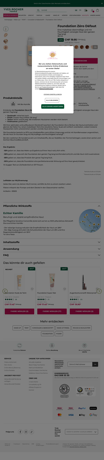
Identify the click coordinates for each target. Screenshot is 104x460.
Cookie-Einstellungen (53, 94)
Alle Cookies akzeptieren (52, 106)
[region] (53, 79)
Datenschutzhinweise (46, 89)
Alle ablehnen (52, 100)
